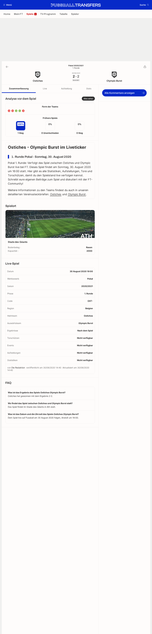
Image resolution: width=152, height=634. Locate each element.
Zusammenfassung (19, 88)
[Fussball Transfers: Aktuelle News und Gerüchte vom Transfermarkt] (76, 5)
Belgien (89, 308)
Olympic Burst (77, 194)
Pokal (90, 278)
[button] (8, 4)
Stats (88, 88)
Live (45, 88)
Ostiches (55, 194)
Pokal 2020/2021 (76, 66)
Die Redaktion (18, 367)
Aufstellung (66, 88)
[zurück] (7, 67)
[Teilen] (145, 67)
